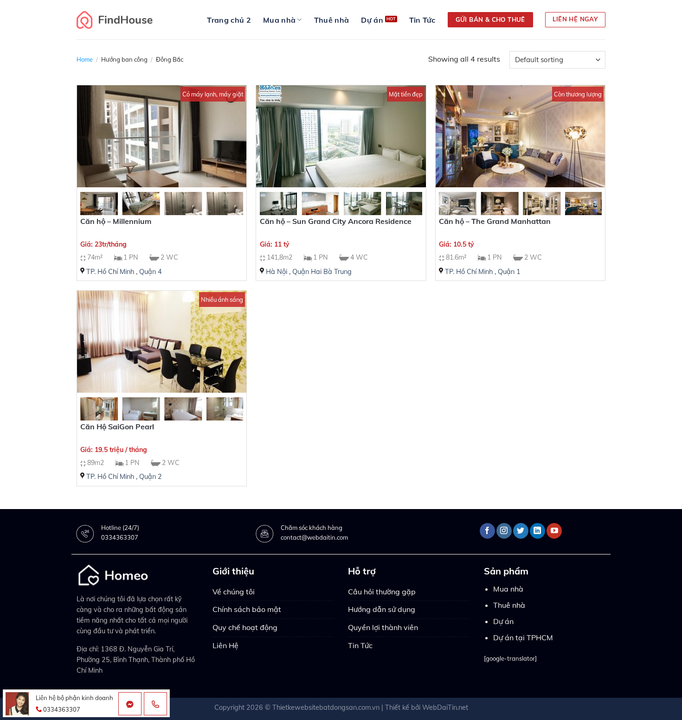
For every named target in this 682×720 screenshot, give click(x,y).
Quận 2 (150, 476)
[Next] (227, 211)
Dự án (372, 20)
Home (85, 59)
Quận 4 (150, 272)
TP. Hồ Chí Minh (110, 272)
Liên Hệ (225, 645)
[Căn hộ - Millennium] (161, 136)
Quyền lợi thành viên (383, 627)
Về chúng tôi (233, 591)
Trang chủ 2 (229, 20)
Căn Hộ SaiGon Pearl (117, 426)
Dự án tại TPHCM (523, 637)
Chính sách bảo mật (246, 609)
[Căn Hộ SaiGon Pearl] (161, 342)
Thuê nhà (331, 20)
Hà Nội (276, 272)
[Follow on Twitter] (520, 531)
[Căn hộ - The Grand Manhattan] (520, 136)
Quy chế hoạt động (244, 627)
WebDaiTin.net (445, 707)
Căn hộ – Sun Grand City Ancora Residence (336, 221)
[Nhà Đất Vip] (115, 19)
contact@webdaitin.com (314, 537)
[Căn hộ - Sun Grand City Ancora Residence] (340, 136)
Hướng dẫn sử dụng (381, 609)
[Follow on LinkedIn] (537, 531)
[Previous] (95, 211)
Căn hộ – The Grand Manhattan (495, 221)
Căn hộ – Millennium (115, 221)
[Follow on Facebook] (487, 531)
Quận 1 (509, 272)
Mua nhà (279, 20)
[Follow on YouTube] (554, 531)
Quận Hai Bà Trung (322, 272)
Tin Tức (422, 20)
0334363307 (119, 537)
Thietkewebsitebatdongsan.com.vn (326, 707)
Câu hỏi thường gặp (382, 591)
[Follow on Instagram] (504, 531)
